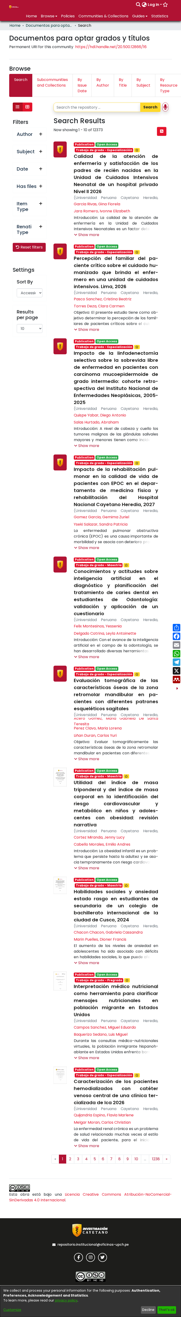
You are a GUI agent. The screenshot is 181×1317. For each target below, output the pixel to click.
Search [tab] (20, 79)
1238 (156, 1159)
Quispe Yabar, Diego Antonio (100, 415)
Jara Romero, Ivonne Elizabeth (102, 211)
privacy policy (66, 1300)
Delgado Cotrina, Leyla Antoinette (105, 633)
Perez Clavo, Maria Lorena (98, 728)
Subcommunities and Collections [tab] (52, 82)
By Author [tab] (102, 82)
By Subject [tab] (143, 82)
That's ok (167, 1309)
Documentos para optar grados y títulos (49, 25)
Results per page (27, 314)
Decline (148, 1309)
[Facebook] (78, 1257)
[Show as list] (18, 107)
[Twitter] (102, 1257)
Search (150, 107)
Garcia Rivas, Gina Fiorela (97, 204)
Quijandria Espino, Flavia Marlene (104, 1115)
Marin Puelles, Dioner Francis (100, 939)
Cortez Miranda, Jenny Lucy (99, 837)
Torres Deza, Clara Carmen (99, 306)
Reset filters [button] (31, 247)
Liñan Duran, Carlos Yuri (95, 735)
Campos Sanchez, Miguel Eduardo (105, 1027)
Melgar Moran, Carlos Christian (102, 1122)
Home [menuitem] (31, 16)
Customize (12, 1309)
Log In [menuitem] (153, 4)
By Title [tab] (123, 82)
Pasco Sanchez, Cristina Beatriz (103, 299)
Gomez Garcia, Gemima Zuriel (101, 517)
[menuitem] (144, 5)
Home (15, 25)
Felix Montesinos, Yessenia (98, 626)
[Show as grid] (27, 107)
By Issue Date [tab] (82, 85)
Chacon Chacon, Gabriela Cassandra (108, 932)
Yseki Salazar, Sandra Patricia (101, 524)
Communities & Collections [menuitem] (103, 16)
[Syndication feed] (161, 131)
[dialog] (90, 1301)
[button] (86, 235)
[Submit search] (138, 5)
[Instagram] (90, 1257)
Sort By (25, 282)
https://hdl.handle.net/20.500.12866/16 (111, 47)
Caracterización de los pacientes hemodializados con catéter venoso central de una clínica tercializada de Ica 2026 (116, 1092)
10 (136, 1159)
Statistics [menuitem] (159, 16)
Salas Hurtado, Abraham (96, 422)
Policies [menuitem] (68, 16)
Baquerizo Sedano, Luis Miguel (101, 1034)
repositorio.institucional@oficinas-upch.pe (93, 1244)
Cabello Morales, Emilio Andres (102, 844)
